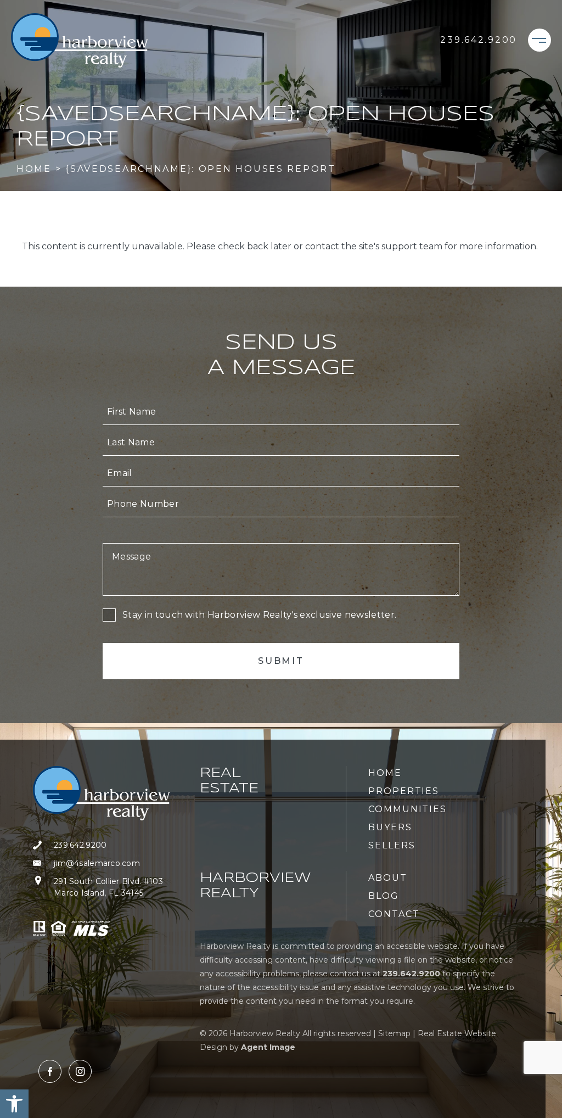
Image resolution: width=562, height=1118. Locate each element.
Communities (407, 809)
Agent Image (268, 1047)
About (387, 878)
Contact (393, 914)
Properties (403, 791)
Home (385, 773)
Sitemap (394, 1033)
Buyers (390, 827)
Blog (383, 896)
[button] (14, 1103)
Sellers (391, 845)
